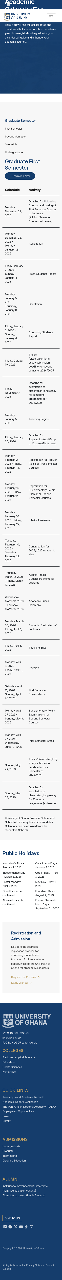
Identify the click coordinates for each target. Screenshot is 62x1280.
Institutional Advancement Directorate (25, 1186)
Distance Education (14, 1160)
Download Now (21, 176)
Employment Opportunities (18, 1111)
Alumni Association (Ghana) (19, 1190)
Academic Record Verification (20, 1102)
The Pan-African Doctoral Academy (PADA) (29, 1106)
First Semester (13, 128)
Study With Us (20, 982)
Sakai (5, 1116)
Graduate (8, 1151)
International (9, 1155)
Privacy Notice (34, 1265)
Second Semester (15, 136)
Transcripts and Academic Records (23, 1097)
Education (8, 1062)
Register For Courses (24, 977)
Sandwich (11, 144)
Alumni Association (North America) (23, 1195)
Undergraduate (14, 152)
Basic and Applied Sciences (19, 1057)
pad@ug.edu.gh (11, 1038)
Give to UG (12, 1218)
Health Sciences (12, 1067)
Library (6, 1121)
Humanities (9, 1071)
